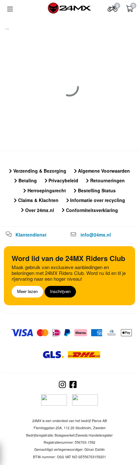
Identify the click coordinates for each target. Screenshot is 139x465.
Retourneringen (107, 180)
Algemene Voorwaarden (103, 170)
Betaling (27, 180)
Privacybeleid (62, 180)
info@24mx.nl (95, 234)
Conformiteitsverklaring (91, 210)
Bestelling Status (96, 190)
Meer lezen (27, 291)
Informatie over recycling (97, 200)
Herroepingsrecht (46, 190)
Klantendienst (31, 234)
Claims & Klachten (38, 200)
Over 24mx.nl (39, 210)
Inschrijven (60, 291)
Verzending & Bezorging (39, 170)
